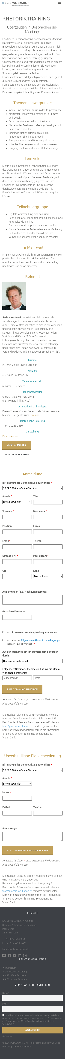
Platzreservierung (17, 454)
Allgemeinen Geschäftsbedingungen (41, 640)
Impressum (10, 967)
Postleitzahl (40, 556)
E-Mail (6, 807)
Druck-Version (10, 436)
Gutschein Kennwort (13, 611)
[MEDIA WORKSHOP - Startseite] (17, 4)
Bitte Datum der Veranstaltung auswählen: (27, 482)
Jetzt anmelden (16, 444)
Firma (36, 526)
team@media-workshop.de (17, 726)
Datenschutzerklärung (16, 971)
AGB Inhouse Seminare (16, 979)
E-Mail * (5, 1004)
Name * (5, 992)
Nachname (40, 511)
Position (7, 526)
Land (37, 570)
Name (6, 792)
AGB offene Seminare (15, 975)
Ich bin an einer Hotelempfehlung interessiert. (32, 632)
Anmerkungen (10, 828)
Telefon (37, 541)
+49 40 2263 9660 (12, 425)
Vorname (8, 511)
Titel (35, 496)
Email (6, 541)
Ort (5, 570)
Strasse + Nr (10, 556)
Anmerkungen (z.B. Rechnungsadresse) (24, 591)
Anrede (7, 496)
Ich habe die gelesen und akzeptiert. (34, 642)
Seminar (34, 415)
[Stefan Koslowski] (14, 296)
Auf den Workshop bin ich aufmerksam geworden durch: (30, 653)
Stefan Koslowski (12, 317)
